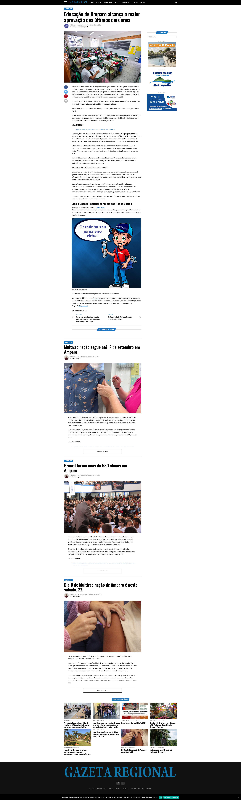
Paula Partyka (76, 358)
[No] (239, 797)
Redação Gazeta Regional (80, 27)
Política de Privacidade (145, 789)
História (98, 2)
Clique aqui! (100, 207)
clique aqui (97, 298)
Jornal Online (108, 2)
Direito (111, 789)
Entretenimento (101, 789)
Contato (142, 2)
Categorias (125, 2)
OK (161, 797)
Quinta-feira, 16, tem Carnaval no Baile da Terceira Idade (95, 130)
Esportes (125, 789)
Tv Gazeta (135, 2)
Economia (118, 789)
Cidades (117, 2)
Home (92, 2)
